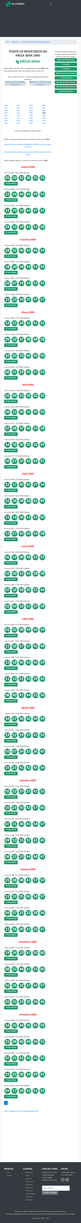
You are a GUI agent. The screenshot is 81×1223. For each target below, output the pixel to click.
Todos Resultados (67, 78)
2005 (31, 121)
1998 (43, 118)
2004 (31, 123)
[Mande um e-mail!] (67, 1179)
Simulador (66, 69)
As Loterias (17, 4)
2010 (31, 108)
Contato (9, 1175)
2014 (18, 118)
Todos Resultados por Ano (66, 82)
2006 (31, 118)
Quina (27, 1175)
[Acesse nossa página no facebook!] (62, 1179)
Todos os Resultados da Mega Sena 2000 (35, 42)
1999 (43, 116)
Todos (6, 105)
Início (7, 42)
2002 (43, 108)
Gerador (67, 64)
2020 (5, 123)
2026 (5, 108)
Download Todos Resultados (67, 73)
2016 (18, 113)
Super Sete (29, 1197)
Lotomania (29, 1185)
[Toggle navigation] (51, 4)
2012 (18, 123)
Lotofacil (28, 1178)
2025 (5, 110)
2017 (18, 110)
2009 (31, 110)
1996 (43, 123)
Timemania (29, 1191)
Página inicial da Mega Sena (65, 60)
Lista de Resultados (67, 91)
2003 (43, 105)
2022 (5, 118)
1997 (43, 121)
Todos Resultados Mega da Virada (67, 86)
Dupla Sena (29, 1188)
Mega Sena (16, 42)
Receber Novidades (50, 1193)
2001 (43, 110)
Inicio (8, 1172)
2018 (18, 108)
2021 (5, 121)
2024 (5, 113)
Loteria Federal (30, 1194)
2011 (31, 105)
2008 (31, 113)
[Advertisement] (40, 22)
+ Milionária (29, 1200)
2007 (31, 116)
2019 (18, 105)
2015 (18, 116)
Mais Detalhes (11, 183)
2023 (5, 116)
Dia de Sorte (29, 1182)
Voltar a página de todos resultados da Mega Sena (21, 1111)
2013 (18, 121)
